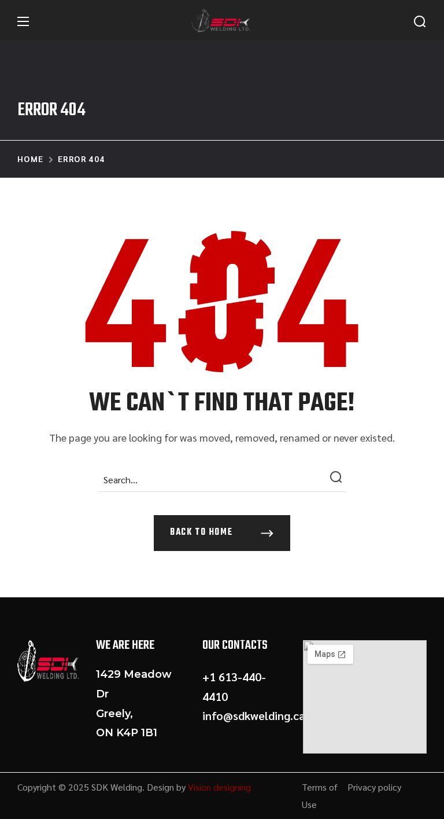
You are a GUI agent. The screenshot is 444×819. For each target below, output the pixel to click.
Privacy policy (374, 787)
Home (30, 158)
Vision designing (219, 787)
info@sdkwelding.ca (253, 715)
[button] (420, 21)
